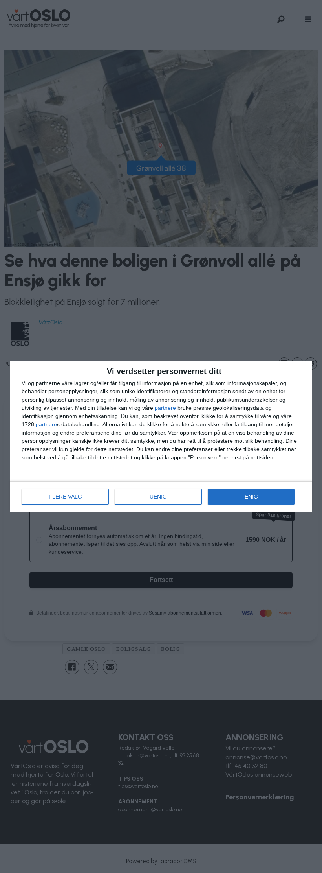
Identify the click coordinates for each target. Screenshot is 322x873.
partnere (165, 408)
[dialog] (161, 436)
